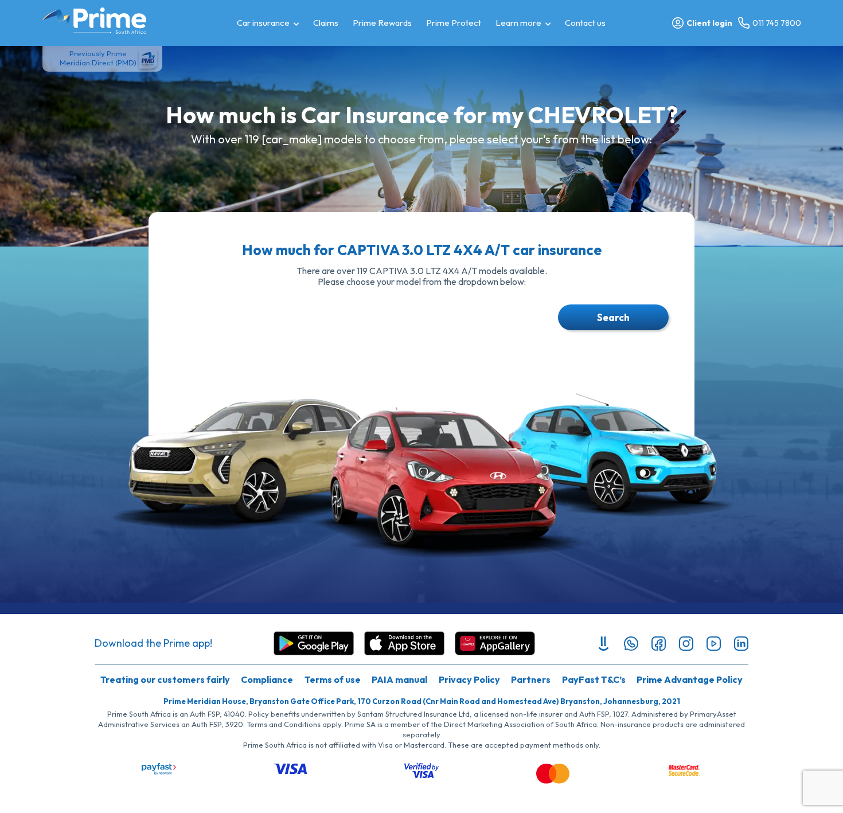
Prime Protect (453, 22)
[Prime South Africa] (94, 20)
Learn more (518, 22)
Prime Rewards (382, 22)
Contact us (585, 22)
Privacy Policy (469, 679)
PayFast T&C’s (594, 679)
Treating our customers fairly (165, 679)
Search (613, 317)
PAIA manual (399, 679)
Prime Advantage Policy (690, 679)
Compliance (267, 679)
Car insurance (263, 22)
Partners (531, 679)
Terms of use (333, 679)
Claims (325, 22)
